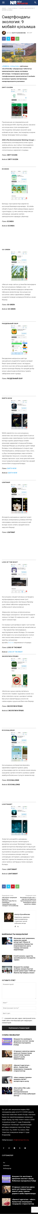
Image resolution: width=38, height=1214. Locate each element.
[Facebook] (4, 39)
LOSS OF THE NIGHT (15, 652)
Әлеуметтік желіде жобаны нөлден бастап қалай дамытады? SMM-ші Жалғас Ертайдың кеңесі (24, 970)
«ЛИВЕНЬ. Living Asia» (10, 66)
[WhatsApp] (17, 39)
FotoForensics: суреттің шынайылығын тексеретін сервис (24, 958)
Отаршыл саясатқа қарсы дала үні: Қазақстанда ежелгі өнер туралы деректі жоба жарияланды (24, 1055)
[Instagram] (9, 1148)
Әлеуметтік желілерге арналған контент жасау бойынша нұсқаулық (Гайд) (24, 1042)
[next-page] (6, 1101)
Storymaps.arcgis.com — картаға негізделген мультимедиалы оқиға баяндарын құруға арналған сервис (28, 901)
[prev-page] (3, 1101)
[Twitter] (8, 39)
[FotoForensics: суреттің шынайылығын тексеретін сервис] (7, 958)
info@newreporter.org (21, 1140)
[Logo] (19, 2)
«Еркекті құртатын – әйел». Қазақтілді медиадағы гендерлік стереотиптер (23, 1068)
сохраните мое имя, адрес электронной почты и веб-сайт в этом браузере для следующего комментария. (19, 1020)
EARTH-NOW (11, 468)
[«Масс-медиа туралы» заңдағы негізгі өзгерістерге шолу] (7, 1080)
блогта (10, 642)
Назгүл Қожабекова (19, 33)
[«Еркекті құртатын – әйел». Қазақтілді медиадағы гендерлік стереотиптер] (7, 1067)
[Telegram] (14, 1148)
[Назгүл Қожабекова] (4, 33)
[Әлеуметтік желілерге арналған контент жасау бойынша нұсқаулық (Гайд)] (7, 1041)
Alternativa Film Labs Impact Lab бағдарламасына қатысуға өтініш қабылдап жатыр (24, 1091)
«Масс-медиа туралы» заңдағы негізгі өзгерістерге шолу (23, 1079)
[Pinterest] (13, 39)
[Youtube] (25, 1148)
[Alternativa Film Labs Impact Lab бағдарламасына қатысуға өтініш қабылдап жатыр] (7, 1090)
